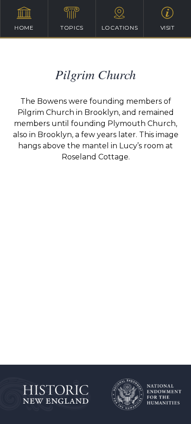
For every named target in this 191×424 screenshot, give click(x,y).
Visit (167, 27)
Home (23, 27)
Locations (120, 27)
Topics (71, 27)
